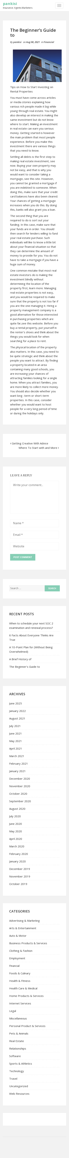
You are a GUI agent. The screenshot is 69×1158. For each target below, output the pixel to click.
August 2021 (17, 718)
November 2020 (19, 786)
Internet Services (20, 1003)
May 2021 (15, 741)
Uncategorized (18, 1086)
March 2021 (16, 756)
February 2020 (18, 854)
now (12, 165)
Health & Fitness (19, 981)
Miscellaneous (18, 1018)
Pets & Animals (18, 1033)
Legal (12, 1011)
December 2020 (19, 778)
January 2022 (17, 711)
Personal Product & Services (27, 1026)
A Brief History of (20, 659)
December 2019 (19, 869)
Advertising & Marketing (24, 920)
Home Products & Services (26, 996)
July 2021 (15, 726)
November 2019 (19, 876)
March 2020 (16, 846)
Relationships (17, 1048)
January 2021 (17, 771)
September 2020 (20, 801)
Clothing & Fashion (20, 950)
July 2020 (15, 816)
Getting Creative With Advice (30, 443)
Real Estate (16, 1041)
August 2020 (17, 808)
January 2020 (17, 861)
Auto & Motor (17, 935)
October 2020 (18, 793)
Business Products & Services (28, 943)
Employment (17, 958)
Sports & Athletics (20, 1063)
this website (35, 323)
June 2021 (15, 733)
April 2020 (15, 839)
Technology (16, 1071)
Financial (49, 42)
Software (15, 1056)
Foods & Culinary (19, 973)
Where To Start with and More (38, 448)
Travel (13, 1078)
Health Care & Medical (23, 988)
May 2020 (15, 831)
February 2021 (18, 763)
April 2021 (15, 748)
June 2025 (15, 703)
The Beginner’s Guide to (24, 666)
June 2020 (15, 824)
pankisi (10, 3)
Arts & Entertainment (22, 928)
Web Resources (19, 1093)
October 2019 (18, 884)
